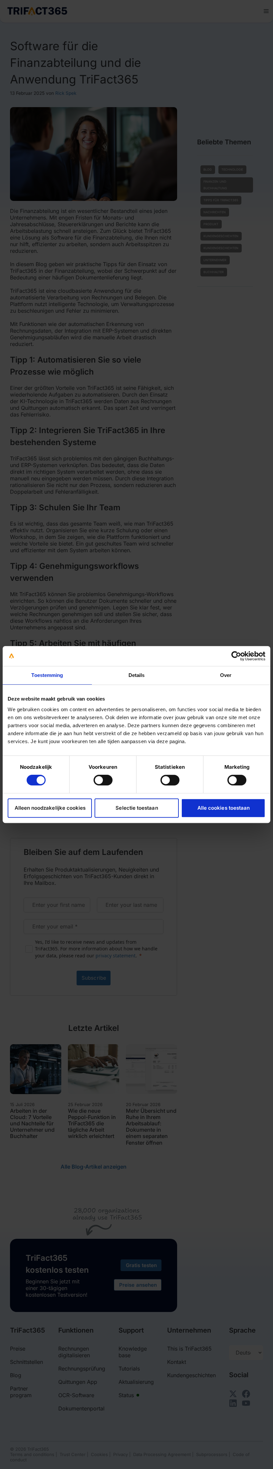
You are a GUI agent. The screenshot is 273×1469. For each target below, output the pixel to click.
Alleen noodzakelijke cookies (50, 808)
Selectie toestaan (137, 808)
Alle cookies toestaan (223, 808)
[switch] (103, 780)
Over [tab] (225, 675)
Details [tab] (137, 675)
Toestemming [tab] (47, 675)
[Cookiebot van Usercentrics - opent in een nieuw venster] (236, 656)
